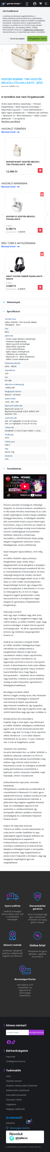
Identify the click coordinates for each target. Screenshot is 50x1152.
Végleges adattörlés (15, 1109)
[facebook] (9, 1042)
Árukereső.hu (10, 1123)
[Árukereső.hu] (14, 1120)
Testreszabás (17, 38)
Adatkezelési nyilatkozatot (34, 30)
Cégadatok (11, 1104)
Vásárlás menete (14, 1081)
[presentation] (2, 50)
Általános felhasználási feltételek (21, 1085)
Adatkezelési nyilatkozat (17, 1090)
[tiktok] (13, 1042)
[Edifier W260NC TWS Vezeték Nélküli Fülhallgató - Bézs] (25, 50)
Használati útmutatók (16, 1095)
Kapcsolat (10, 1056)
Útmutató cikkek (14, 1099)
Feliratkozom (36, 1032)
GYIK (8, 1076)
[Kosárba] (40, 170)
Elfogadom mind (37, 38)
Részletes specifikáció (10, 121)
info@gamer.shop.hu (15, 1061)
